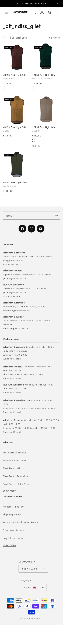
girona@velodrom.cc (15, 278)
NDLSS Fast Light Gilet (15, 75)
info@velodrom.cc (13, 260)
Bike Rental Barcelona (16, 476)
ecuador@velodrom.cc (16, 328)
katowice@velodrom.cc (16, 310)
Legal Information (13, 538)
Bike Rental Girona (14, 468)
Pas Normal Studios (14, 452)
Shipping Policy (12, 514)
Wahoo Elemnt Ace (14, 460)
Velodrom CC (36, 618)
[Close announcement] (57, 3)
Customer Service (13, 530)
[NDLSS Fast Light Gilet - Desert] (4, 88)
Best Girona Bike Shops (17, 484)
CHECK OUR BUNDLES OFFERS (32, 3)
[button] (6, 12)
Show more (9, 490)
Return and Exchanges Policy (20, 522)
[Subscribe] (56, 215)
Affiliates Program (13, 506)
